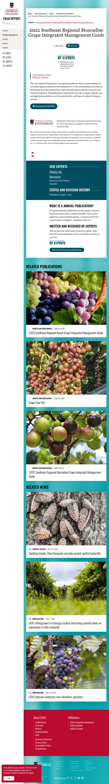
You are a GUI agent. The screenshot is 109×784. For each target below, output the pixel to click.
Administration (41, 732)
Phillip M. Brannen (40, 77)
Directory (58, 766)
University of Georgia (42, 766)
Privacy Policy (41, 742)
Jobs (37, 735)
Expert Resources (10, 35)
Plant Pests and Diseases (82, 22)
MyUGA (58, 768)
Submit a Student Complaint (90, 769)
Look (8, 57)
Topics (51, 13)
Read (8, 53)
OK (9, 778)
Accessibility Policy (43, 745)
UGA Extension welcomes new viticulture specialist (56, 697)
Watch (9, 61)
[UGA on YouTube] (79, 778)
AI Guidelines (41, 749)
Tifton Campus (76, 725)
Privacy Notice (14, 770)
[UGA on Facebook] (68, 778)
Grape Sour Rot (37, 402)
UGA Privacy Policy (76, 770)
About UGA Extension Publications (67, 250)
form (31, 773)
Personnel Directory (43, 739)
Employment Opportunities (74, 762)
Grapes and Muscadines (64, 13)
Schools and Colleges (59, 762)
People (5, 39)
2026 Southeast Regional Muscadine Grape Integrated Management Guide (65, 474)
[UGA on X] (72, 778)
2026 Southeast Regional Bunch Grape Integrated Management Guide (66, 333)
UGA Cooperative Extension (82, 722)
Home (30, 13)
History (38, 728)
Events (5, 43)
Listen (9, 66)
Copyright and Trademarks (74, 767)
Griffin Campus (76, 728)
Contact (5, 48)
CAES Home (40, 722)
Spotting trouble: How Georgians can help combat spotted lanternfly (65, 553)
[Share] (32, 153)
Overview (39, 725)
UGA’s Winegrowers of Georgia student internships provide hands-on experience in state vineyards (65, 625)
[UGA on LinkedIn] (82, 778)
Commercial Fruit (43, 22)
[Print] (32, 156)
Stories (5, 31)
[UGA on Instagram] (75, 778)
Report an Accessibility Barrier (89, 763)
